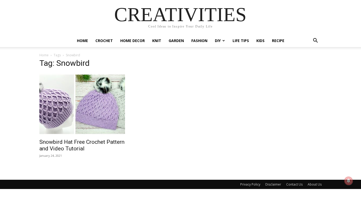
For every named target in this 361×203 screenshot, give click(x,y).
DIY (218, 40)
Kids (260, 40)
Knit (156, 40)
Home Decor (132, 40)
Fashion (199, 40)
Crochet (104, 40)
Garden (176, 40)
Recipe (278, 40)
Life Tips (241, 40)
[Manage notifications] (348, 181)
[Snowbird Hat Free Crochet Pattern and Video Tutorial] (82, 104)
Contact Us (294, 184)
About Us (315, 184)
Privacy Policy (250, 184)
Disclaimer (273, 184)
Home (82, 40)
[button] (315, 41)
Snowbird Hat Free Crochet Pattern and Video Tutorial (81, 145)
